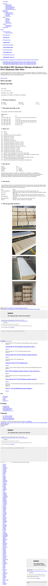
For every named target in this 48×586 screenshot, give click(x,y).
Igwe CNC (5, 10)
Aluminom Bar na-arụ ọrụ (11, 9)
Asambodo (8, 15)
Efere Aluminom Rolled (42, 422)
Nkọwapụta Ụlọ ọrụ (9, 13)
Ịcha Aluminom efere (10, 8)
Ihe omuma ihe (8, 25)
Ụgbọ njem (8, 19)
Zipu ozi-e (2, 425)
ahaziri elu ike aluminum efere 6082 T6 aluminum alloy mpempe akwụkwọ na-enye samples (21, 309)
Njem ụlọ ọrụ (8, 16)
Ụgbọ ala (7, 20)
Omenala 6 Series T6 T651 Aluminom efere (17, 363)
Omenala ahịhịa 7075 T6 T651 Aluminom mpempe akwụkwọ (21, 354)
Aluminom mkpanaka (4, 423)
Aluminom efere (9, 5)
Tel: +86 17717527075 (7, 417)
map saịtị (24, 421)
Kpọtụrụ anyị (5, 27)
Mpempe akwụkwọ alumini (19, 422)
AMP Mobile (29, 421)
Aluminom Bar (8, 4)
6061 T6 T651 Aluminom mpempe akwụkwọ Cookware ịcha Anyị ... (23, 371)
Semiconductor (8, 22)
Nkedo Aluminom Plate (10, 7)
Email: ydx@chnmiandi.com (8, 418)
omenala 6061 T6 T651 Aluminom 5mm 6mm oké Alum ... (21, 346)
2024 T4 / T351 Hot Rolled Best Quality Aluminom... (19, 388)
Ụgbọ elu (7, 18)
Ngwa (4, 17)
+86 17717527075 (9, 32)
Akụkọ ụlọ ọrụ (8, 26)
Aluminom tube (3, 422)
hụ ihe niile (2, 340)
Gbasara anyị (5, 11)
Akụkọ (4, 24)
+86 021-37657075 (7, 31)
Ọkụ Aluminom (10, 422)
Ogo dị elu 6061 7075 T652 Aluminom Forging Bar (17, 308)
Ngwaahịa (5, 3)
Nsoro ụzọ (8, 21)
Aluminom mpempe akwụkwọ (31, 422)
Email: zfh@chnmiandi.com (8, 419)
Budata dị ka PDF (9, 12)
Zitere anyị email (3, 78)
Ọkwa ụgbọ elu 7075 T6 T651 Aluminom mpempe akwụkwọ (21, 379)
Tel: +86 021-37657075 (7, 415)
